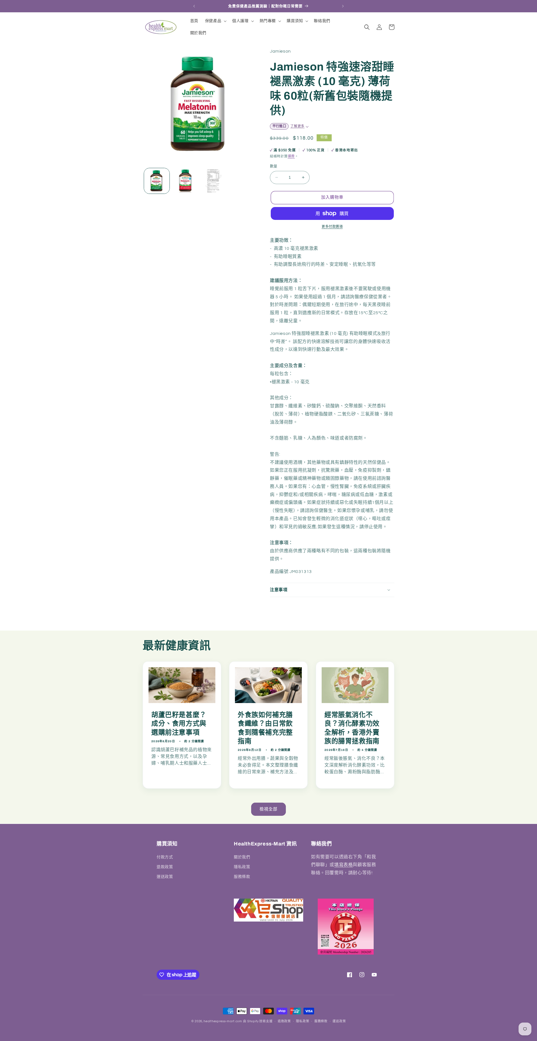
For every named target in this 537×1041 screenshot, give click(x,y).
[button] (215, 21)
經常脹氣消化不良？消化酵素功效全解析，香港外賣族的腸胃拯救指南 (352, 728)
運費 (291, 156)
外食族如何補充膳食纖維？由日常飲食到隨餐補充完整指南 (265, 728)
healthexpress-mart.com (223, 1021)
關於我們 (242, 857)
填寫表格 (343, 865)
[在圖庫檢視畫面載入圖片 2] (185, 181)
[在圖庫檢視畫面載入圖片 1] (156, 181)
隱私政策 (242, 867)
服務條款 (242, 876)
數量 (273, 166)
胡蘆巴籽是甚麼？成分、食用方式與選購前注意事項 (178, 723)
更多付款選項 (332, 227)
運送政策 (165, 876)
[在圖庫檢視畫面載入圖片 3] (213, 181)
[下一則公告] (343, 6)
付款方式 (165, 857)
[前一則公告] (194, 6)
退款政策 (165, 867)
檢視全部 (268, 809)
